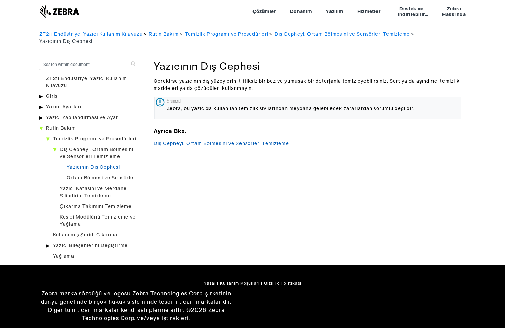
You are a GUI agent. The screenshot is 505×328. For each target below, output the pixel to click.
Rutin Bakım (164, 34)
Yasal (210, 283)
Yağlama (63, 256)
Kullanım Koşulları (240, 283)
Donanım (301, 11)
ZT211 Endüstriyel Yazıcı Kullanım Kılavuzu (91, 34)
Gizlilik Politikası (282, 283)
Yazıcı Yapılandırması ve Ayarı (83, 117)
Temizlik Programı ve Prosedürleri (226, 34)
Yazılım (334, 11)
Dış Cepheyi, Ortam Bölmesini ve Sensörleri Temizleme (342, 34)
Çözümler (264, 11)
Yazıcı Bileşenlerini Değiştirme (90, 245)
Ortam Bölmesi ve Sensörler (101, 178)
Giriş (51, 96)
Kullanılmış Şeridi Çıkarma (85, 235)
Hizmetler (369, 11)
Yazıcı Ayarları (63, 107)
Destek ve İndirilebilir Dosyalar (411, 13)
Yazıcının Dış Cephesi (93, 167)
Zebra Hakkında (454, 12)
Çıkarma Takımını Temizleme (96, 206)
